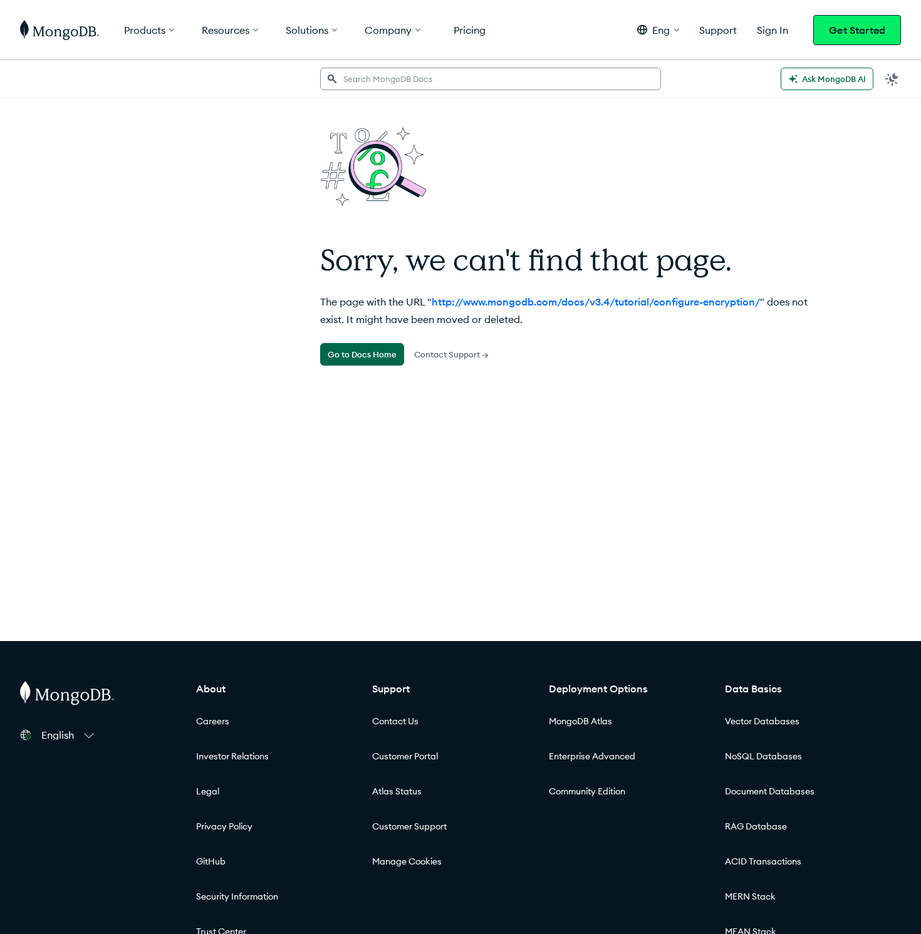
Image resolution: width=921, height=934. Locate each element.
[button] (658, 29)
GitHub (211, 861)
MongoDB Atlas (580, 721)
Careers (212, 721)
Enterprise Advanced (592, 756)
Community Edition (587, 791)
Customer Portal (405, 756)
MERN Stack (750, 896)
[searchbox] (490, 79)
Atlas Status (397, 791)
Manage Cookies (407, 861)
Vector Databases (762, 721)
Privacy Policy (224, 826)
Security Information (237, 896)
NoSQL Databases (763, 756)
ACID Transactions (763, 861)
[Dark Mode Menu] (892, 79)
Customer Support (409, 826)
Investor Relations (232, 756)
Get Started (857, 30)
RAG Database (756, 826)
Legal (207, 791)
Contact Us (395, 721)
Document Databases (769, 791)
